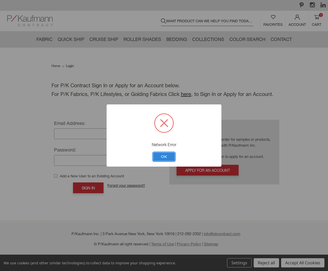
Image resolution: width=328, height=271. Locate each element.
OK (164, 156)
